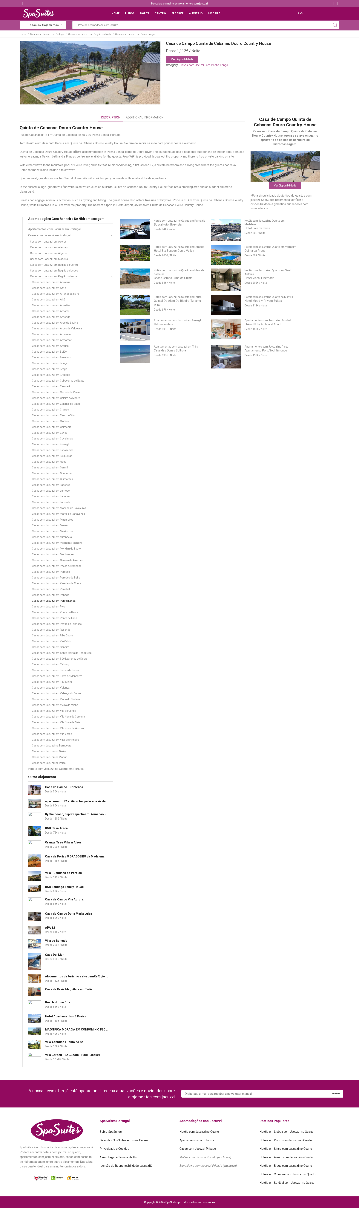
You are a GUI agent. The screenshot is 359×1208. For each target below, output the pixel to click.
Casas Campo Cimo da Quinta (173, 278)
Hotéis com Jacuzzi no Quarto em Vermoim (270, 246)
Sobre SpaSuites (111, 1131)
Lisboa (130, 13)
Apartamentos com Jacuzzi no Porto (266, 346)
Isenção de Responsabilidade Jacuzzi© (126, 1165)
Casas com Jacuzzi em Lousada (51, 502)
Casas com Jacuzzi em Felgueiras (52, 455)
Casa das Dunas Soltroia (170, 350)
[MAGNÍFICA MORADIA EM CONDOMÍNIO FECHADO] (34, 1031)
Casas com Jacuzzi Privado (198, 1148)
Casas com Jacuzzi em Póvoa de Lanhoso (57, 623)
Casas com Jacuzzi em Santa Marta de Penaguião (62, 652)
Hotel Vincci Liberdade (259, 278)
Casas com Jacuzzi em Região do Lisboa (54, 270)
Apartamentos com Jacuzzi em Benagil (177, 320)
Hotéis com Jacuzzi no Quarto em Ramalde (179, 220)
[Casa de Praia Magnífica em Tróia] (34, 991)
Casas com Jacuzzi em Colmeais (51, 426)
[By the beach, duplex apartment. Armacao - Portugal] (34, 817)
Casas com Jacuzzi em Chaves (50, 409)
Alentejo (196, 13)
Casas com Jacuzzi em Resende (51, 629)
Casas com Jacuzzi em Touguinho (52, 681)
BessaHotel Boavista (168, 224)
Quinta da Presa (255, 250)
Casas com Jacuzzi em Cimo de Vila (53, 415)
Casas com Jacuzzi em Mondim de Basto (56, 548)
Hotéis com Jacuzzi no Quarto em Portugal (56, 769)
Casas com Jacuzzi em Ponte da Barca (55, 612)
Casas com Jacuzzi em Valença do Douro (56, 693)
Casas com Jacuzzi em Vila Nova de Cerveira (58, 716)
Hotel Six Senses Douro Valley (174, 250)
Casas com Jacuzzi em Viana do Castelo (56, 699)
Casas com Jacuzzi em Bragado (51, 374)
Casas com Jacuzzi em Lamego (51, 490)
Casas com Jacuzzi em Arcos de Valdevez (57, 328)
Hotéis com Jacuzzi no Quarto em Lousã (178, 296)
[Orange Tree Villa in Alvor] (34, 845)
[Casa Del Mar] (34, 961)
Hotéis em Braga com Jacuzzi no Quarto (286, 1165)
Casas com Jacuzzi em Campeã (51, 386)
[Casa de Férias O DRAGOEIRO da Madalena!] (34, 860)
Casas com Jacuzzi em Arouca (50, 345)
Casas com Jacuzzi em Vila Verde (52, 733)
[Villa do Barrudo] (34, 944)
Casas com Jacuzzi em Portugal (47, 34)
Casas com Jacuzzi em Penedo (50, 594)
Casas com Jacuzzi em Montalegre (53, 554)
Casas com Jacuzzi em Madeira (49, 258)
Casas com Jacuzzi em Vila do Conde (54, 710)
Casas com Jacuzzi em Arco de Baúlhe (55, 322)
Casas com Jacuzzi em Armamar (52, 340)
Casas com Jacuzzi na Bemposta (51, 745)
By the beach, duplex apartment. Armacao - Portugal (76, 814)
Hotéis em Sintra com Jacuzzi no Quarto (286, 1148)
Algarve (177, 13)
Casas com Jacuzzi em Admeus (51, 282)
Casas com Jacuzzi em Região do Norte (89, 34)
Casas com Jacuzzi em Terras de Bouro (55, 670)
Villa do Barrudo (56, 940)
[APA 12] (34, 930)
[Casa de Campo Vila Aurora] (34, 902)
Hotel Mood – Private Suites (263, 301)
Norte (144, 13)
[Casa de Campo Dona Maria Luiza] (34, 917)
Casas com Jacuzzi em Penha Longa (135, 34)
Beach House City (57, 1002)
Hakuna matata (163, 324)
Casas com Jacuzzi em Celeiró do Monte (56, 398)
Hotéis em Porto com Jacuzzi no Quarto (286, 1140)
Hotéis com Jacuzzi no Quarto (199, 1131)
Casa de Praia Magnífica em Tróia (69, 989)
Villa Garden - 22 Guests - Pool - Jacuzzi (73, 1055)
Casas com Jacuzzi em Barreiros (51, 357)
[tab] (110, 117)
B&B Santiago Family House (64, 887)
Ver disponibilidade (182, 59)
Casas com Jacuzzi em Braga (49, 369)
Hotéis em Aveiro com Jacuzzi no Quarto (286, 1157)
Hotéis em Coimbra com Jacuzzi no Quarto (287, 1174)
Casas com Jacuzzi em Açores (48, 241)
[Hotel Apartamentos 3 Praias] (34, 1018)
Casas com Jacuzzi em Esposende (52, 450)
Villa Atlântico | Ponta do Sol (64, 1042)
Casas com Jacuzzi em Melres (50, 525)
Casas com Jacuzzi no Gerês (49, 751)
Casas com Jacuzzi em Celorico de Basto (56, 403)
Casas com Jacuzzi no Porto (49, 762)
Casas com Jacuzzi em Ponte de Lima (54, 618)
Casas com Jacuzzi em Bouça (49, 363)
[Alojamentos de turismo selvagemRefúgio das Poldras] (34, 978)
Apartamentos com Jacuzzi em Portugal (54, 229)
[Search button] (335, 25)
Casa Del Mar (54, 954)
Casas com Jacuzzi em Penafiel (51, 589)
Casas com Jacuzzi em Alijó (48, 299)
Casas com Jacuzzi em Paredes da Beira (56, 577)
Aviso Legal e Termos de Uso (119, 1157)
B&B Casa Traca (56, 828)
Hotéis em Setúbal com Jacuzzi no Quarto (287, 1182)
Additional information (144, 117)
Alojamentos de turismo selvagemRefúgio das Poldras (76, 976)
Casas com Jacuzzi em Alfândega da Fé (55, 293)
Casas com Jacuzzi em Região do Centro (54, 264)
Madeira (214, 13)
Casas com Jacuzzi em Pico (48, 606)
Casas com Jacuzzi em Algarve (48, 253)
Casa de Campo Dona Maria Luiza (68, 913)
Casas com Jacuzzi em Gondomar (52, 473)
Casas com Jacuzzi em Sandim (50, 647)
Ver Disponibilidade (285, 185)
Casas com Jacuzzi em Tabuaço (51, 664)
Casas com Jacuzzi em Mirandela (52, 537)
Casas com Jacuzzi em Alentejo (49, 247)
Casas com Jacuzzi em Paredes (51, 571)
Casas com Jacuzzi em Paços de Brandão (57, 565)
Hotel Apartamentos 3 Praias (65, 1016)
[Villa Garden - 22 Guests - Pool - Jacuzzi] (34, 1058)
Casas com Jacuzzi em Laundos (51, 496)
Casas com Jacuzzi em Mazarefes (52, 519)
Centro (160, 13)
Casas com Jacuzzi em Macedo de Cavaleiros (59, 508)
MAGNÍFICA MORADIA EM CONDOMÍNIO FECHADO (76, 1029)
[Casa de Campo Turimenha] (34, 790)
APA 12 (50, 927)
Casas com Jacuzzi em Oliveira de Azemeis (58, 560)
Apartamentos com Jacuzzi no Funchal (268, 320)
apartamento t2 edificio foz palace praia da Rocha (76, 801)
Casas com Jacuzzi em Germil (50, 467)
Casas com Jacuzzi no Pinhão (49, 757)
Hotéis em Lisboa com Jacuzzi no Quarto (287, 1131)
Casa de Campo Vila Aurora (64, 899)
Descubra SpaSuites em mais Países (124, 1140)
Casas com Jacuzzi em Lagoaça (51, 484)
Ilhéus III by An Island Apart (263, 324)
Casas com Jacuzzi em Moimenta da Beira (57, 542)
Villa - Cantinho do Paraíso (63, 873)
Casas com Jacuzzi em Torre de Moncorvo (57, 676)
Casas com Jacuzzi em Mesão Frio (52, 531)
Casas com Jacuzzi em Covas (49, 432)
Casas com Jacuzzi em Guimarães (52, 479)
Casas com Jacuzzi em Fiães (49, 461)
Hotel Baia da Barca (257, 228)
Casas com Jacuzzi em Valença (51, 687)
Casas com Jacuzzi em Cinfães (50, 421)
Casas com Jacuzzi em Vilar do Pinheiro (55, 739)
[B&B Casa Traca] (34, 831)
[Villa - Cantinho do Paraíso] (34, 876)
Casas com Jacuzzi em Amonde (51, 316)
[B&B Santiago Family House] (34, 888)
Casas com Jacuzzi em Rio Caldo (51, 641)
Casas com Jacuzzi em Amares (51, 311)
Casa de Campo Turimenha (64, 787)
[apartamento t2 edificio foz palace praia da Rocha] (34, 803)
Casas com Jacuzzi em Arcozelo (51, 334)
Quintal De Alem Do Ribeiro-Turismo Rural (177, 303)
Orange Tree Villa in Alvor (63, 842)
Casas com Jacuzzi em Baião (49, 351)
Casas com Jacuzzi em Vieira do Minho (55, 704)
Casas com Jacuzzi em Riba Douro (52, 635)
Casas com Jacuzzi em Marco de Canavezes (58, 513)
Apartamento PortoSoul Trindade (266, 350)
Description (110, 117)
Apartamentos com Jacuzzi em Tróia (176, 346)
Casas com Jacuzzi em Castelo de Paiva (56, 392)
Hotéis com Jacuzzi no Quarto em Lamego (179, 246)
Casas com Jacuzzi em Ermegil (50, 444)
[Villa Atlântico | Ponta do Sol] (34, 1044)
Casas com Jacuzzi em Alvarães (51, 305)
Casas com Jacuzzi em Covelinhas (52, 438)
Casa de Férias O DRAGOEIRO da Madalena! (75, 856)
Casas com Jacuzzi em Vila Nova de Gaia (56, 722)
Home (115, 13)
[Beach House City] (34, 1005)
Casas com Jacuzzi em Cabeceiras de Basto (58, 380)
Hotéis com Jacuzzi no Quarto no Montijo (269, 296)
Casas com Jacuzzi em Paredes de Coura (56, 583)
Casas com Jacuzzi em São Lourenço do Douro (60, 658)
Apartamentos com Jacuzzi (197, 1140)
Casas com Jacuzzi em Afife (49, 287)
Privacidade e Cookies (114, 1148)
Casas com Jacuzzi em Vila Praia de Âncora (58, 728)
